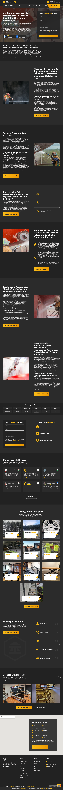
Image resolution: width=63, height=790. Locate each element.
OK (51, 788)
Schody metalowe (23, 761)
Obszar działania (19, 1)
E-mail (7, 1)
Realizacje (30, 5)
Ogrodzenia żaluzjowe (24, 775)
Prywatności (42, 788)
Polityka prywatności (30, 786)
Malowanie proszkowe (24, 773)
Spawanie (22, 770)
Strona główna (14, 5)
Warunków (46, 788)
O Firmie (20, 5)
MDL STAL (12, 786)
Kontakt (45, 5)
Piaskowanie (22, 768)
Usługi (24, 5)
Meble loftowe (22, 763)
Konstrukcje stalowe (24, 766)
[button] (6, 477)
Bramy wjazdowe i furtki (24, 771)
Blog (34, 5)
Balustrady (22, 764)
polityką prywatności (51, 31)
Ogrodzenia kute (23, 777)
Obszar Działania (39, 5)
